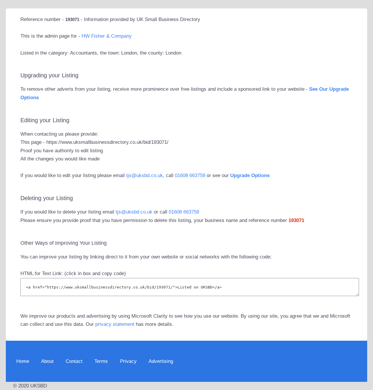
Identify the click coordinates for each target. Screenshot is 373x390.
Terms (101, 361)
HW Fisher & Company (107, 36)
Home (22, 361)
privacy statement (114, 324)
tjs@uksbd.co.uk (144, 175)
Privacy (128, 361)
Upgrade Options (250, 175)
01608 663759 (190, 175)
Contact (74, 361)
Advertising (161, 361)
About (47, 361)
